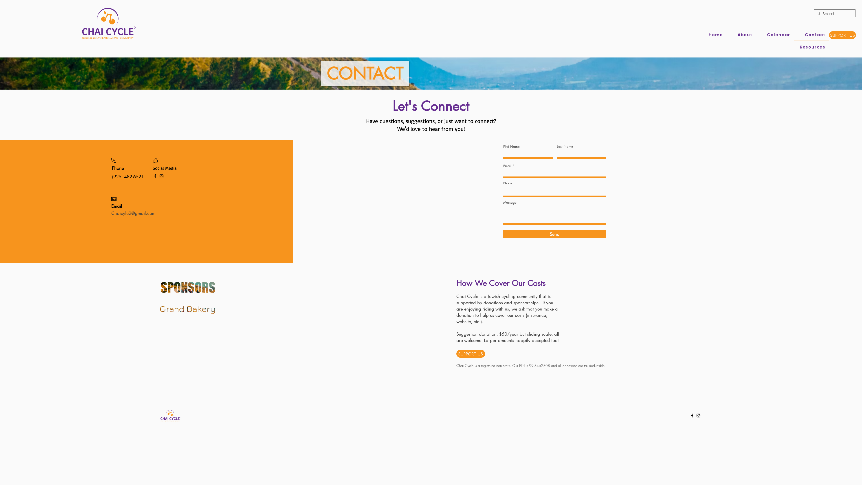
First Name (511, 146)
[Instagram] (161, 176)
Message (510, 202)
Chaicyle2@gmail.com (133, 213)
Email (507, 166)
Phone (507, 183)
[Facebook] (155, 176)
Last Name (565, 146)
